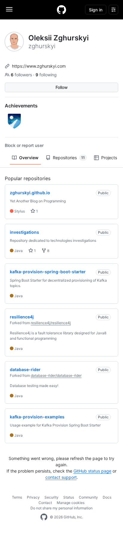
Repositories (69, 157)
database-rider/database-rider (56, 375)
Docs (107, 497)
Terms (17, 497)
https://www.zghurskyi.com (39, 66)
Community (88, 497)
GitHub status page (92, 470)
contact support (61, 477)
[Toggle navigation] (9, 9)
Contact (45, 502)
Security (51, 497)
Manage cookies (70, 502)
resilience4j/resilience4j (51, 323)
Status (68, 497)
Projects (109, 157)
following (46, 74)
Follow (62, 87)
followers (22, 74)
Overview (29, 157)
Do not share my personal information (61, 508)
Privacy (33, 497)
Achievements (21, 106)
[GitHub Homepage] (43, 517)
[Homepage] (61, 9)
